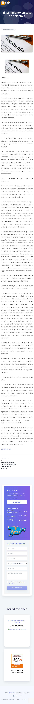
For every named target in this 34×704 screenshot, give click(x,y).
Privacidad (11, 699)
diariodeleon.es (6, 449)
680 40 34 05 (23, 516)
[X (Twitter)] (17, 696)
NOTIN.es (11, 692)
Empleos (25, 699)
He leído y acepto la (17, 582)
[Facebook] (14, 696)
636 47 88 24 (23, 520)
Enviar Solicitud (17, 588)
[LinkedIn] (20, 696)
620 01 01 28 (23, 511)
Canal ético (26, 692)
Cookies (18, 699)
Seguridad (4, 699)
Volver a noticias (9, 29)
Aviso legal (19, 692)
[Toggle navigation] (30, 2)
